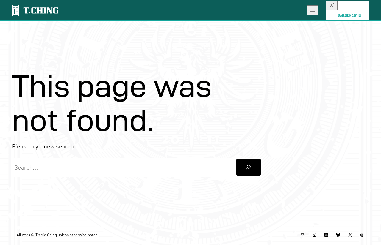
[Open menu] (312, 10)
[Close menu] (332, 5)
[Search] (248, 167)
